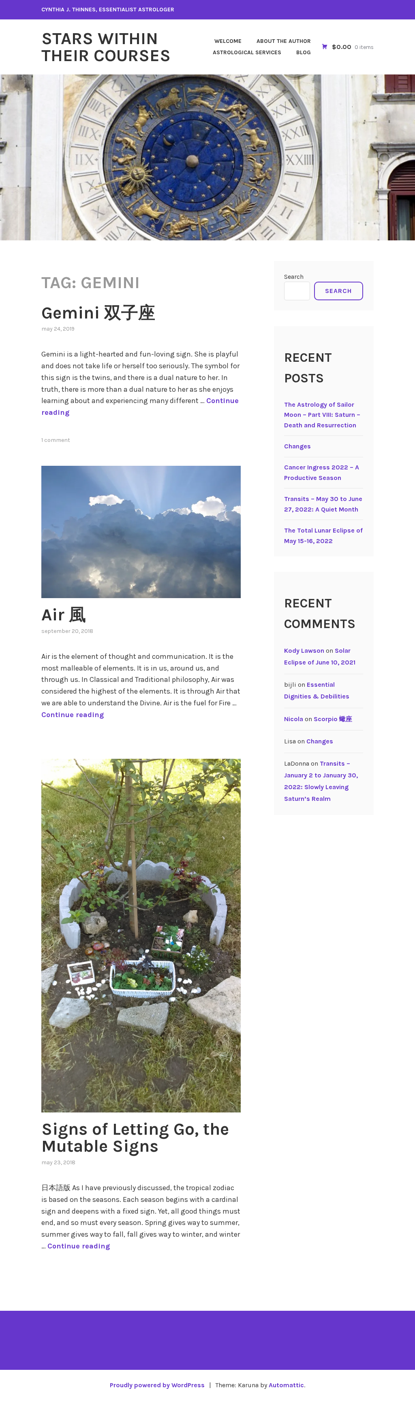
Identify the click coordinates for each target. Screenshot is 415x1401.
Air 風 (63, 615)
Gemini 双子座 (98, 313)
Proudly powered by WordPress (157, 1385)
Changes (297, 446)
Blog (303, 52)
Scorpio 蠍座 (333, 719)
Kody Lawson (304, 650)
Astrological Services (247, 52)
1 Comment (55, 440)
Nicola (293, 719)
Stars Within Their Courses (106, 47)
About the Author (284, 41)
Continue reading (72, 714)
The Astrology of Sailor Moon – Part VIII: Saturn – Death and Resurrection (322, 415)
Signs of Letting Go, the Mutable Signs (135, 1137)
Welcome (228, 41)
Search (294, 276)
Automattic (286, 1385)
